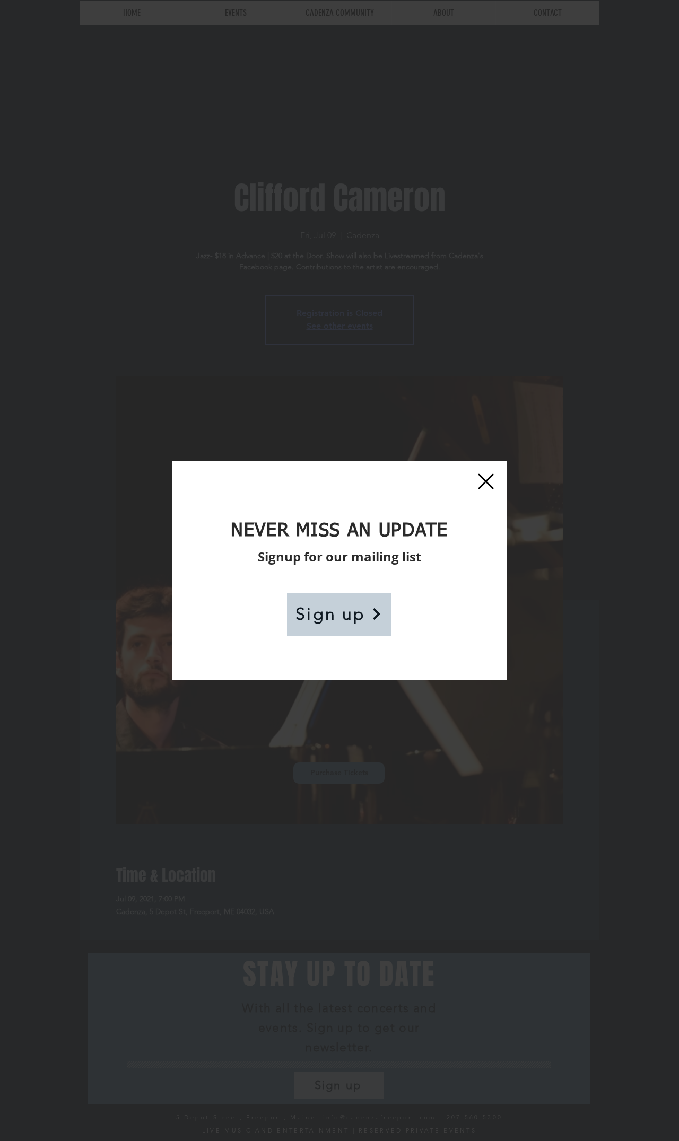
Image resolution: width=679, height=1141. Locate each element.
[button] (486, 481)
